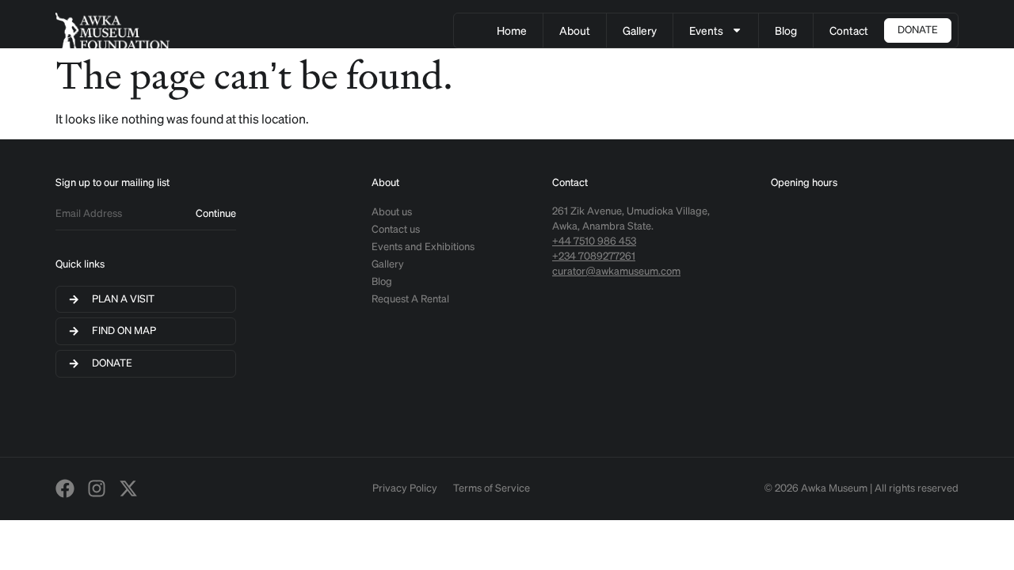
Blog (786, 30)
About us (392, 211)
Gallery (640, 30)
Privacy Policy (404, 488)
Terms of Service (491, 488)
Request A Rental (410, 299)
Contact (848, 30)
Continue (216, 213)
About (574, 30)
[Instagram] (96, 488)
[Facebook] (64, 488)
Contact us (396, 229)
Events (706, 30)
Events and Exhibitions (423, 246)
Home (512, 30)
